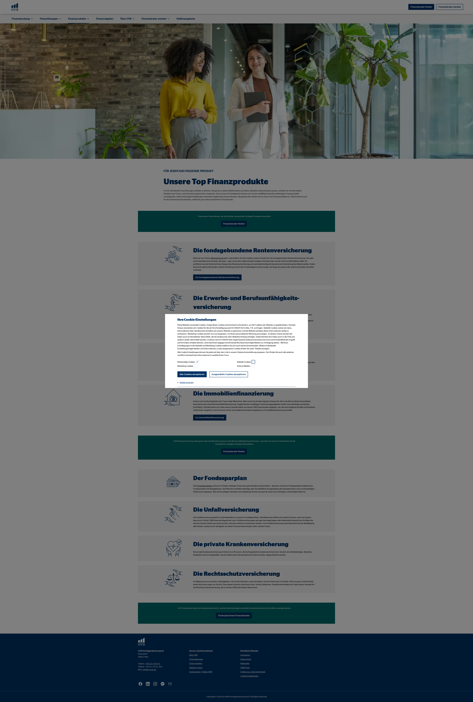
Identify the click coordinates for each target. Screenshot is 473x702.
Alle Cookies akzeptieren (192, 374)
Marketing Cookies (185, 366)
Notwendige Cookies (186, 362)
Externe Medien (243, 366)
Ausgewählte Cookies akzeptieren (229, 374)
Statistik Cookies (244, 362)
